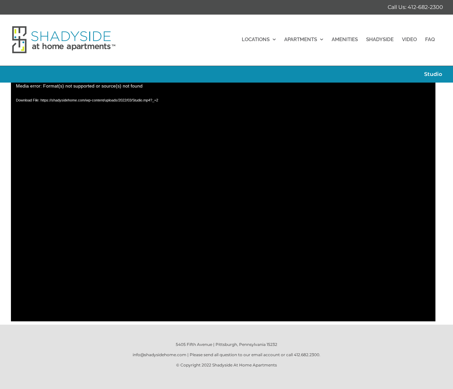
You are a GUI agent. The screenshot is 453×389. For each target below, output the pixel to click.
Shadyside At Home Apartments (244, 364)
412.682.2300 (306, 354)
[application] (223, 202)
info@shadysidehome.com (159, 354)
